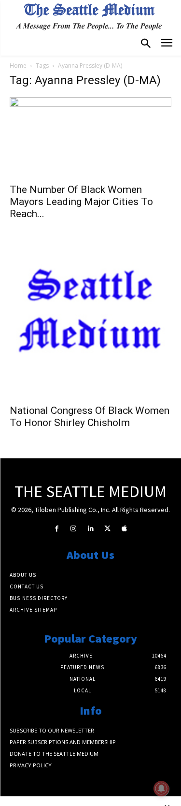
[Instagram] (74, 529)
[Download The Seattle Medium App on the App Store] (124, 529)
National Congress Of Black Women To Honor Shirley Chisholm (89, 416)
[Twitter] (107, 529)
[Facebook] (57, 529)
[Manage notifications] (161, 788)
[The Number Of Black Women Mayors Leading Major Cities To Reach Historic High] (90, 137)
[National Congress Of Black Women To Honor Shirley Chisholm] (90, 317)
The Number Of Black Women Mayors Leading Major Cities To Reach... (81, 202)
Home (18, 65)
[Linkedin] (90, 529)
